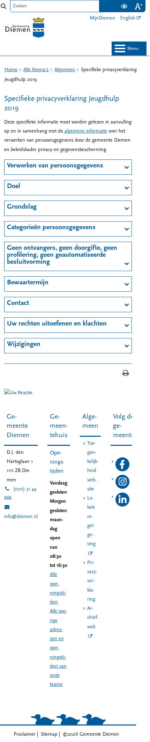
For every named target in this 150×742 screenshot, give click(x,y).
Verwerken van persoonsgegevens (55, 165)
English (127, 18)
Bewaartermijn (27, 282)
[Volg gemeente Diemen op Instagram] (122, 487)
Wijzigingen (23, 344)
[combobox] (54, 6)
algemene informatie (85, 131)
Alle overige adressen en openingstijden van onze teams (58, 648)
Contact (18, 303)
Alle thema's (35, 70)
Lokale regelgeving (91, 521)
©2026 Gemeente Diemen (91, 734)
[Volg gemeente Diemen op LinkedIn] (122, 505)
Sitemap (49, 734)
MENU (132, 48)
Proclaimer (25, 734)
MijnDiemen (102, 18)
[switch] (124, 6)
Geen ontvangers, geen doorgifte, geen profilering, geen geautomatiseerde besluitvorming (62, 255)
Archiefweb (92, 618)
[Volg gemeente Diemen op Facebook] (122, 470)
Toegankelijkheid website (92, 466)
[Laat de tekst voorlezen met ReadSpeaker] (112, 2)
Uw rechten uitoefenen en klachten (57, 323)
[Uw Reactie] (18, 393)
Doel (13, 186)
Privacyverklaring (92, 581)
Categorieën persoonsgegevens (51, 227)
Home (11, 70)
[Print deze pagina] (125, 373)
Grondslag (22, 206)
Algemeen (64, 70)
